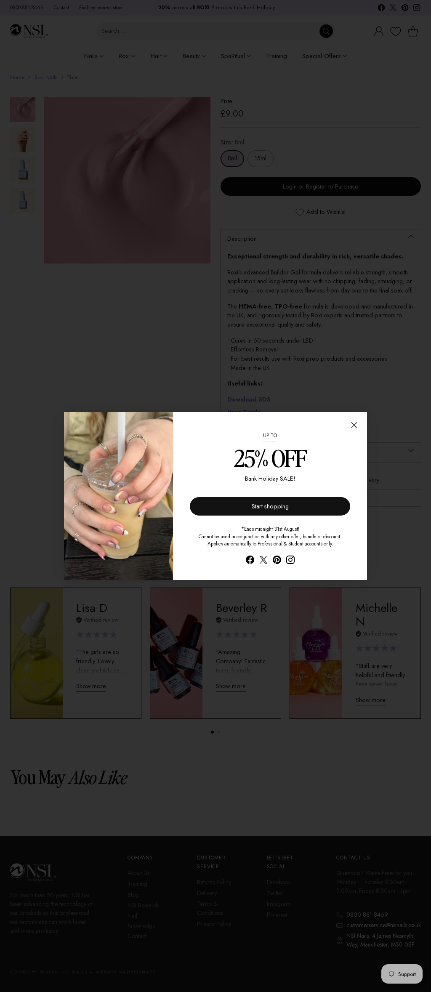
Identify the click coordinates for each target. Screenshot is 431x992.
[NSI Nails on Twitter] (263, 561)
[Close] (354, 425)
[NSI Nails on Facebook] (250, 561)
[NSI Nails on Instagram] (290, 561)
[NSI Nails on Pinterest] (277, 561)
